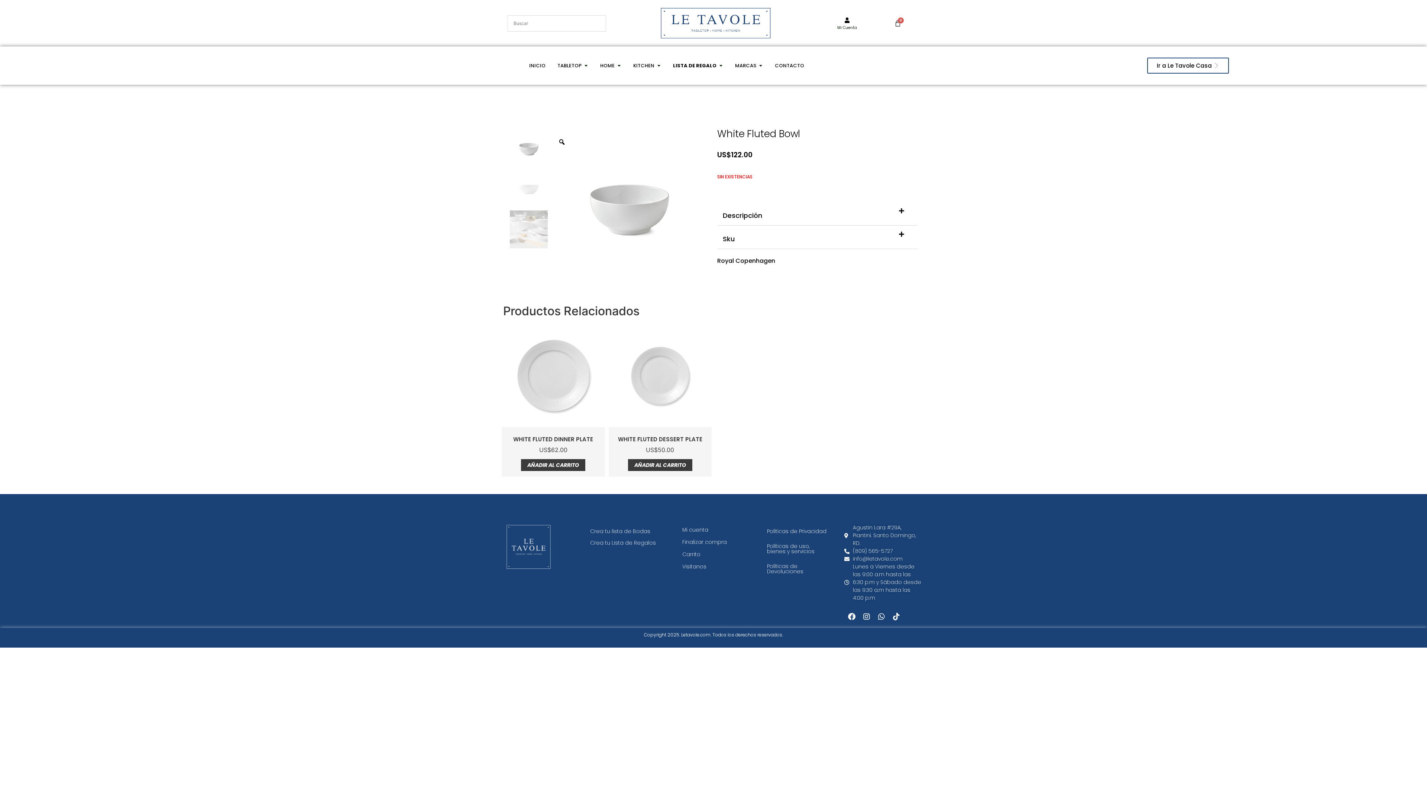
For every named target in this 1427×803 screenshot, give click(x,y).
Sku (729, 239)
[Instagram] (866, 616)
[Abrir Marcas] (760, 66)
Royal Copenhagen (746, 261)
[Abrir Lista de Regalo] (720, 66)
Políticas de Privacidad (796, 531)
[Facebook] (851, 616)
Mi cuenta (695, 529)
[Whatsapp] (881, 616)
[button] (817, 214)
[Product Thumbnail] (687, 144)
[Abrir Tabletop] (585, 66)
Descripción (742, 215)
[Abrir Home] (619, 66)
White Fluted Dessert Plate (660, 439)
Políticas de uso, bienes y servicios (791, 548)
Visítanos (694, 566)
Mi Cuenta (847, 27)
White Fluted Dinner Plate (553, 439)
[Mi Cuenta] (847, 20)
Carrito (691, 554)
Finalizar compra (704, 542)
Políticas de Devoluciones (785, 568)
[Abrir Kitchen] (658, 66)
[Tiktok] (896, 616)
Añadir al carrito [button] (553, 465)
